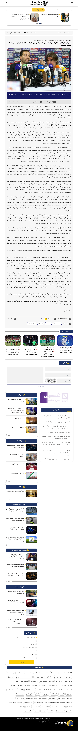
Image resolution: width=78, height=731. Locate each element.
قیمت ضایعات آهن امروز (22, 681)
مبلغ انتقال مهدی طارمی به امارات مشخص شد (58, 432)
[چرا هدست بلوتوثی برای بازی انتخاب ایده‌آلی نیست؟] (31, 603)
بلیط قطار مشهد (46, 707)
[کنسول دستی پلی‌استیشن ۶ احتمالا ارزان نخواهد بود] (31, 593)
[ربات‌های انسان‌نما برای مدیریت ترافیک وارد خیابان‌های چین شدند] (31, 520)
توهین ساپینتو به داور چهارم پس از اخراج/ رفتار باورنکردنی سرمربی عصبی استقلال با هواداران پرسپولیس (30, 352)
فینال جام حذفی (31, 324)
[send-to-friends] (15, 32)
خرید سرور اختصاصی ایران (58, 707)
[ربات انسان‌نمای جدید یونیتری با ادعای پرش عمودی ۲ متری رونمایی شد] (31, 511)
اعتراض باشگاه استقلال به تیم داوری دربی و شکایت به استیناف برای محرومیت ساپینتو (65, 350)
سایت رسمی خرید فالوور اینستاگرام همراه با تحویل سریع (58, 702)
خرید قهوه (43, 711)
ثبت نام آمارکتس (20, 698)
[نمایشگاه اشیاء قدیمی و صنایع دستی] (31, 493)
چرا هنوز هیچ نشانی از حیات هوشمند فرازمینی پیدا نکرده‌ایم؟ (15, 446)
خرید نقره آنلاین (34, 681)
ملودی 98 (69, 707)
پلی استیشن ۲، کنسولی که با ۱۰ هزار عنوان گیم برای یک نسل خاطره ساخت (15, 575)
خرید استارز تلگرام (29, 690)
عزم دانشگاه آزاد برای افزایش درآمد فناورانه (16, 400)
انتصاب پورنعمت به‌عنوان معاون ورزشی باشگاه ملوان (57, 422)
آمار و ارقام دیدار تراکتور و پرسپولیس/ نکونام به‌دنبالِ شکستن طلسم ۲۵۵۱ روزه (56, 417)
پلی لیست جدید (35, 685)
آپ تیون (13, 685)
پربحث (44, 410)
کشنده (43, 685)
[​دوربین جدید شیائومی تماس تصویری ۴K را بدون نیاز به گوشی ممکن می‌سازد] (31, 612)
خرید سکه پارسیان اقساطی (49, 690)
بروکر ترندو (27, 685)
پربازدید (69, 410)
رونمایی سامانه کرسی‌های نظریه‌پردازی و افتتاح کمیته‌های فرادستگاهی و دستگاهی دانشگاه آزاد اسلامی (15, 410)
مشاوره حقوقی (52, 698)
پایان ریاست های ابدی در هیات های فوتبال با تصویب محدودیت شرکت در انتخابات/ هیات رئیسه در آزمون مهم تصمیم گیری (56, 444)
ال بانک (28, 707)
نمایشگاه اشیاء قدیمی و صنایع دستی (15, 491)
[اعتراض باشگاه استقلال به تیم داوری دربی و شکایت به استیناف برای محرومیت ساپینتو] (65, 340)
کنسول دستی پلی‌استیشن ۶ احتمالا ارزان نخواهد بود (16, 592)
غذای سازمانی (29, 694)
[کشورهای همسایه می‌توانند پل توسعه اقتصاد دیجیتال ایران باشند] (31, 566)
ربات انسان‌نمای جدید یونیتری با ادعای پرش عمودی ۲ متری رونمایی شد (15, 510)
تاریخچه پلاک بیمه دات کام (15, 702)
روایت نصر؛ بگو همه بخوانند (17, 473)
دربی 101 (40, 324)
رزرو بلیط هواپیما (36, 707)
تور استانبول (37, 694)
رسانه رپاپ (51, 681)
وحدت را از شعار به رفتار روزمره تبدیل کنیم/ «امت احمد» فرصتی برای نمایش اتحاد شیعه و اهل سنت (50, 16)
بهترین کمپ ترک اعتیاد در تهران (33, 673)
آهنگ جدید (38, 690)
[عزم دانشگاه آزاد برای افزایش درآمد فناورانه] (31, 401)
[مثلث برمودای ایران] (31, 420)
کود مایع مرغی (43, 681)
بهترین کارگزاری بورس (31, 698)
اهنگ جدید (50, 711)
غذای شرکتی (46, 694)
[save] (11, 33)
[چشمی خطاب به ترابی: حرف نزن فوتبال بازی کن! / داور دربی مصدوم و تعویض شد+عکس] (13, 340)
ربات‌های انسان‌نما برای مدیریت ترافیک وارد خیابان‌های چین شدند (15, 519)
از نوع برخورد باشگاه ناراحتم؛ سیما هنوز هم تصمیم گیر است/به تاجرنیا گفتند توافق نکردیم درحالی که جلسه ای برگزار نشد (56, 453)
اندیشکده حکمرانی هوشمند (53, 685)
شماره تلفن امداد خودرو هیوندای (24, 677)
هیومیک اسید (19, 673)
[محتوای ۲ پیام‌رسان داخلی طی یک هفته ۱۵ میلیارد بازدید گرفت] (31, 530)
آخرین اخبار (56, 410)
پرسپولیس (48, 324)
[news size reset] (12, 102)
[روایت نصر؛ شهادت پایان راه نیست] (31, 466)
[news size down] (16, 102)
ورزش (68, 33)
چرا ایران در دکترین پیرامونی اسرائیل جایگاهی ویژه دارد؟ (20, 15)
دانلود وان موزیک (27, 711)
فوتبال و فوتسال (62, 33)
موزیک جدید (46, 673)
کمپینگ (62, 694)
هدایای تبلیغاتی (54, 694)
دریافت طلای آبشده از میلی (65, 690)
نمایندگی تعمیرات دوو (12, 690)
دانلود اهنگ (19, 685)
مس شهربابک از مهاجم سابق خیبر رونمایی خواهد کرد (57, 459)
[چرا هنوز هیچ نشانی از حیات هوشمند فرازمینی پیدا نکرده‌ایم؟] (31, 447)
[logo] (39, 3)
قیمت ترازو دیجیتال (67, 685)
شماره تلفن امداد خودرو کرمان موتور (63, 677)
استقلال (33, 640)
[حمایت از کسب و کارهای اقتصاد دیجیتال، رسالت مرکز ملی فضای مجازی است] (31, 557)
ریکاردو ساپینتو (57, 324)
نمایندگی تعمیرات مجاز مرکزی (64, 673)
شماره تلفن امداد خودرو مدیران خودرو (43, 677)
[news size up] (8, 102)
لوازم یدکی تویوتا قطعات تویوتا (65, 698)
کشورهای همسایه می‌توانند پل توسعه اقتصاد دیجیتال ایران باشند (15, 565)
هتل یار (21, 690)
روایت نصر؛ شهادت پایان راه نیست (16, 464)
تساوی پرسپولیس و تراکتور (29, 657)
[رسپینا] (56, 397)
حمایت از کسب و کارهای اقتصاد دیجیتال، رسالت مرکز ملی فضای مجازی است (16, 557)
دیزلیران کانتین (68, 681)
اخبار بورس (36, 711)
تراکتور (33, 654)
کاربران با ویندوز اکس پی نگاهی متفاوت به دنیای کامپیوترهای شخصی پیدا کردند (15, 539)
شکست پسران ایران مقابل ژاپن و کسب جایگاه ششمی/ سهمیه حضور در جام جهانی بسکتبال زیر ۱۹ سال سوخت (56, 427)
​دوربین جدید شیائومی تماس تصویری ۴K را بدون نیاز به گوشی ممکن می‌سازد (15, 612)
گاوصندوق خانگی (28, 702)
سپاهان (33, 644)
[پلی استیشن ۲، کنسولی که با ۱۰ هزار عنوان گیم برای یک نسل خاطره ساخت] (31, 576)
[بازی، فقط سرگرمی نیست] (31, 429)
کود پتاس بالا (59, 681)
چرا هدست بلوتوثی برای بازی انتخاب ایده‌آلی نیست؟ (15, 602)
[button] (41, 23)
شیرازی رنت (69, 694)
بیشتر (9, 435)
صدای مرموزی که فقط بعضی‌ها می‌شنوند (17, 455)
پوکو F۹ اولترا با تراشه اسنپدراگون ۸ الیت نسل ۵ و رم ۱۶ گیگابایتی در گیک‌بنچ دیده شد (16, 621)
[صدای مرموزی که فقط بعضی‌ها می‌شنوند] (31, 457)
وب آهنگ (53, 673)
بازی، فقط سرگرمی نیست (18, 427)
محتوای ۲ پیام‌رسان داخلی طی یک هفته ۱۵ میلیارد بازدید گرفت (16, 529)
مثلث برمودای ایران (19, 418)
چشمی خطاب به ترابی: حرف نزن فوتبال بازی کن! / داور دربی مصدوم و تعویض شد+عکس (13, 352)
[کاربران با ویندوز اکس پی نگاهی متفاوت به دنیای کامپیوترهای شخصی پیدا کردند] (31, 539)
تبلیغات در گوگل (43, 698)
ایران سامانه (41, 722)
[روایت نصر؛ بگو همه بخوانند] (31, 475)
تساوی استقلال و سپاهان (29, 647)
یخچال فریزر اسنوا (38, 702)
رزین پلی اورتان (10, 673)
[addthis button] (41, 102)
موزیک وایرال (11, 677)
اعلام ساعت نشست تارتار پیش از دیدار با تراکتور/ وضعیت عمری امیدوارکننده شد (56, 437)
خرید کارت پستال (20, 694)
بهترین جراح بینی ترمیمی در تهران (63, 711)
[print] (7, 33)
